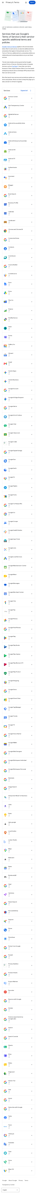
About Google (13, 1180)
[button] (3, 2)
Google (4, 1180)
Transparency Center (8, 1184)
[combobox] (10, 1190)
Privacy (21, 1180)
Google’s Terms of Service (9, 46)
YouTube (14, 66)
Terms (26, 1180)
